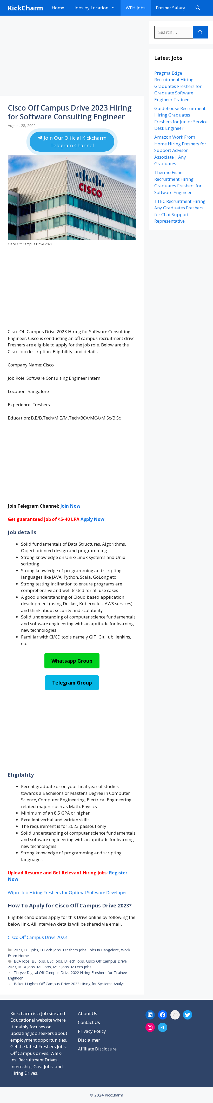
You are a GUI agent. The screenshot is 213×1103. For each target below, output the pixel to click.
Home (58, 8)
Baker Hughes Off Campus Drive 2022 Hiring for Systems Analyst (70, 983)
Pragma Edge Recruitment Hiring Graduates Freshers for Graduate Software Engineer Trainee (178, 86)
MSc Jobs (61, 966)
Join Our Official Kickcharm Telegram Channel (74, 141)
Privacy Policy (92, 1031)
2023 (18, 949)
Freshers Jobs (74, 949)
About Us (87, 1013)
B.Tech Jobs (50, 949)
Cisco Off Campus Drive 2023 (37, 937)
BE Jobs (38, 961)
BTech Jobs (74, 961)
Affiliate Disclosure (97, 1049)
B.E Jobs (31, 949)
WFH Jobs (135, 8)
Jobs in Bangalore (104, 949)
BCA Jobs (22, 961)
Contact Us (89, 1022)
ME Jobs (44, 966)
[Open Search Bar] (197, 8)
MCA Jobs (26, 966)
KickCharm (25, 7)
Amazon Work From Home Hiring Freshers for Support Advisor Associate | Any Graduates (180, 150)
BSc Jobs (54, 961)
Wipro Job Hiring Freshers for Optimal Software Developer (67, 892)
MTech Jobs (81, 966)
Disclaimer (89, 1040)
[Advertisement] (72, 57)
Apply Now (92, 519)
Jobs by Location (91, 8)
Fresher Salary (170, 8)
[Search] (200, 32)
